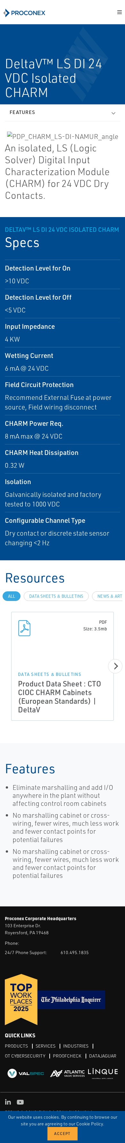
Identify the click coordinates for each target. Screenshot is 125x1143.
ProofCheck (67, 1055)
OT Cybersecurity (25, 1055)
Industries (75, 1046)
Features (22, 112)
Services (45, 1046)
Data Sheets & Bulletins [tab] (56, 596)
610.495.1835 (75, 952)
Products (16, 1046)
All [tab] (11, 596)
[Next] (115, 666)
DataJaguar (102, 1055)
